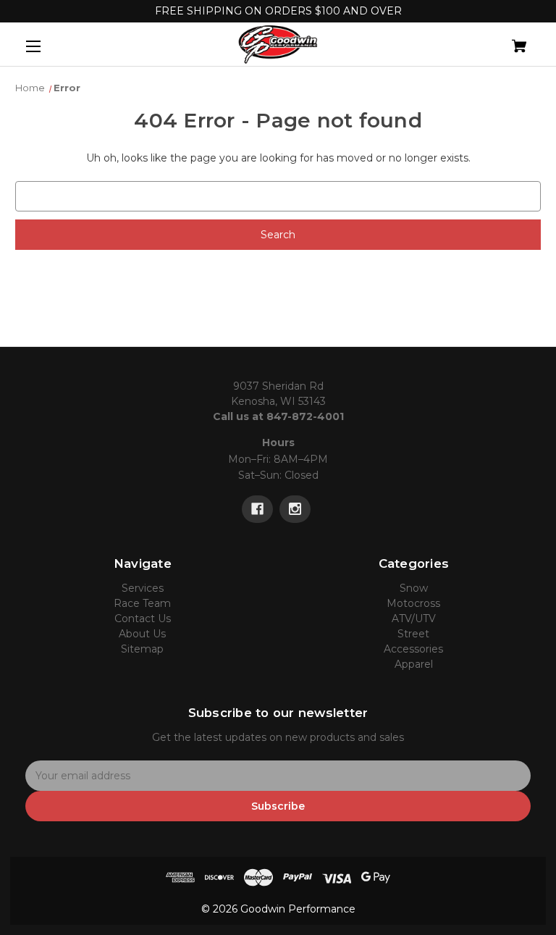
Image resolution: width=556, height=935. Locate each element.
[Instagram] (295, 509)
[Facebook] (257, 509)
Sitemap (142, 648)
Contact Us (142, 618)
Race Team (142, 603)
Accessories (413, 648)
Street (413, 633)
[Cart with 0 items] (473, 40)
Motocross (413, 603)
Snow (414, 588)
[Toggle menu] (46, 46)
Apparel (414, 664)
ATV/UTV (414, 618)
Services (143, 588)
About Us (142, 633)
